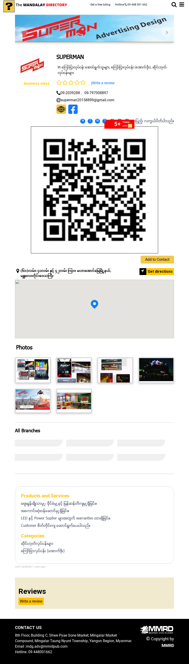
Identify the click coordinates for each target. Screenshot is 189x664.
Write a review (103, 83)
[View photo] (33, 370)
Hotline (131, 4)
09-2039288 (70, 93)
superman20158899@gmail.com (87, 100)
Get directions (160, 271)
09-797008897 (96, 93)
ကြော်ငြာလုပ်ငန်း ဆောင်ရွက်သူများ (85, 67)
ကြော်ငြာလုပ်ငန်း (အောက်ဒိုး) (131, 67)
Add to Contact (157, 259)
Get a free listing (100, 4)
